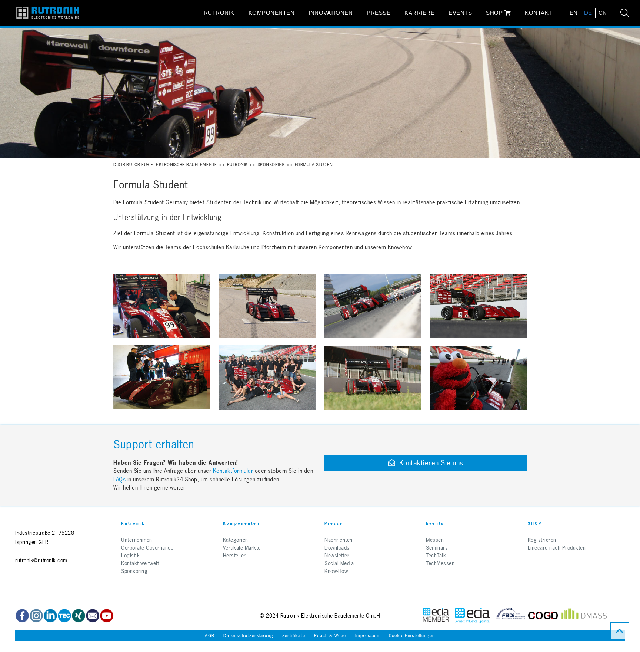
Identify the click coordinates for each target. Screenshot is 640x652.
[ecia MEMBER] (472, 615)
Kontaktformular (233, 471)
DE (588, 13)
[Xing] (36, 616)
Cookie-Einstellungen (412, 636)
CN (603, 13)
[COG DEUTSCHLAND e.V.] (543, 615)
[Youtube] (107, 616)
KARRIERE (419, 13)
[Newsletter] (93, 616)
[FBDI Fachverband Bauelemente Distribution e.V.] (510, 615)
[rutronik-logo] (47, 13)
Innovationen (331, 13)
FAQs (120, 479)
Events (460, 13)
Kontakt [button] (538, 13)
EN (574, 13)
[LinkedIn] (50, 616)
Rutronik (219, 13)
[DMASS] (584, 615)
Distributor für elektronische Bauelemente (165, 165)
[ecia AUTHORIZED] (436, 615)
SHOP (495, 13)
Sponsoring (271, 165)
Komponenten (272, 13)
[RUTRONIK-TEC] (64, 616)
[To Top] (619, 630)
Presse (378, 13)
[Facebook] (22, 616)
